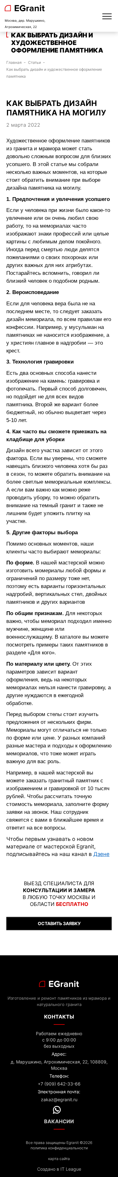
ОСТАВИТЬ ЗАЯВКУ (59, 923)
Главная (14, 62)
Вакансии (59, 1121)
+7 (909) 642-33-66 (59, 1083)
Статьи (34, 62)
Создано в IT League (59, 1169)
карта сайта (59, 1158)
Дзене (101, 854)
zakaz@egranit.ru (59, 1099)
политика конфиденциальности (59, 1148)
